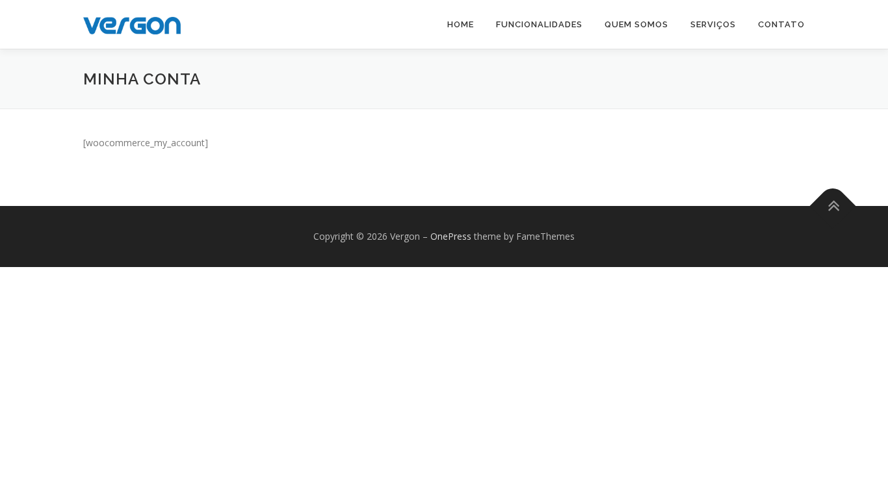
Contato (781, 24)
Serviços (713, 24)
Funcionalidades (539, 24)
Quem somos (636, 24)
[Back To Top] (833, 206)
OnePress (450, 236)
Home (460, 24)
